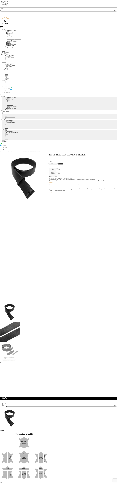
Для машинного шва (9, 81)
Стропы (6, 77)
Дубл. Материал (5, 52)
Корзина (4, 406)
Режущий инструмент (9, 55)
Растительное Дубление (12, 41)
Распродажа (4, 83)
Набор (6, 60)
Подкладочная (10, 48)
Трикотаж (4, 53)
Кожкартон (7, 78)
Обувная (6, 46)
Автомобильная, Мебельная (10, 30)
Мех (3, 110)
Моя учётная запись (6, 400)
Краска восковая (8, 66)
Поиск (3, 401)
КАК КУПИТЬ (5, 2)
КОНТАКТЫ (5, 4)
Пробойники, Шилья (9, 57)
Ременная (9, 43)
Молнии (6, 74)
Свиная (8, 34)
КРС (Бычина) (10, 33)
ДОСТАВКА (5, 3)
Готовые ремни (10, 45)
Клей (6, 67)
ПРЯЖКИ (51, 182)
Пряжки (6, 75)
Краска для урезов (8, 64)
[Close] (0, 94)
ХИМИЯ (4, 62)
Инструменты (5, 113)
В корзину (61, 163)
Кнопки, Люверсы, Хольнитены (11, 73)
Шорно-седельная (11, 40)
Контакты (4, 86)
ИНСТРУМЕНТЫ (6, 54)
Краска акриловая (8, 124)
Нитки (3, 80)
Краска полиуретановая (10, 65)
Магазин (6, 151)
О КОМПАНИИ (5, 397)
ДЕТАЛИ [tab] (51, 165)
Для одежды (7, 31)
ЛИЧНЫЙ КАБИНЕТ (7, 5)
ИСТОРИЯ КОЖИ (6, 1)
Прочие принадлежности (10, 59)
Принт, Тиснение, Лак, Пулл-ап (14, 39)
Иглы (6, 58)
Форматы (7, 50)
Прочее (6, 79)
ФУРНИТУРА (5, 69)
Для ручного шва (8, 82)
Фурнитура (4, 129)
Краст (8, 42)
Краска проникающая (9, 63)
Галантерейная (8, 35)
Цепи (6, 76)
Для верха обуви (10, 47)
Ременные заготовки (11, 44)
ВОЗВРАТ (4, 398)
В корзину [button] (54, 228)
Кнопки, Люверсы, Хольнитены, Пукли (13, 132)
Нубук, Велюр (10, 37)
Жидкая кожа (7, 126)
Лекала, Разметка (8, 56)
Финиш (6, 68)
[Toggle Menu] (0, 27)
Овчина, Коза (10, 32)
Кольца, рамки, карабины (10, 71)
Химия (3, 119)
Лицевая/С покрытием (12, 36)
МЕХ (3, 51)
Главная (1, 151)
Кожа (3, 29)
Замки (6, 70)
